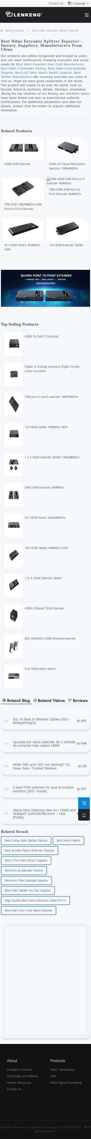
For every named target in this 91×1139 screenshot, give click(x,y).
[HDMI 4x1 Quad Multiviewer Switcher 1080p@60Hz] (68, 148)
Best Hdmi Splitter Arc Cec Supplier (28, 890)
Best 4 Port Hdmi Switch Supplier (26, 860)
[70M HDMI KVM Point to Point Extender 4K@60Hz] (68, 181)
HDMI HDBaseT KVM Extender (44, 608)
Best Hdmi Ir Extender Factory (23, 68)
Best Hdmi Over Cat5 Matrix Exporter (28, 910)
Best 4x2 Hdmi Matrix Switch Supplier (43, 72)
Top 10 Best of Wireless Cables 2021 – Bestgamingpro (42, 721)
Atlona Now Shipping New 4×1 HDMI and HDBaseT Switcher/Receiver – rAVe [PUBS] (44, 813)
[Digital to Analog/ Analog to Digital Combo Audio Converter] (13, 374)
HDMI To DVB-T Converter (42, 336)
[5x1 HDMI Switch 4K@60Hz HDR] (23, 229)
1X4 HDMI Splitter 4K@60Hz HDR (46, 548)
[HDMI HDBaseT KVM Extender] (13, 615)
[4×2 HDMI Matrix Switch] (13, 676)
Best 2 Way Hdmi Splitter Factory (26, 840)
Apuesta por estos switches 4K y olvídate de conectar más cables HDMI (44, 743)
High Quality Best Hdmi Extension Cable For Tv (35, 900)
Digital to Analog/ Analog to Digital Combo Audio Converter (52, 369)
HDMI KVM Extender (17, 164)
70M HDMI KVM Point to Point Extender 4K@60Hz (65, 192)
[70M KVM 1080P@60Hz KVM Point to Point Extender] (23, 188)
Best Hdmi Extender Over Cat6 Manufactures (50, 64)
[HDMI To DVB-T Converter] (13, 343)
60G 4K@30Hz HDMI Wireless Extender (50, 638)
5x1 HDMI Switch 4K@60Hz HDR (22, 247)
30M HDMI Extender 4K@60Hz (44, 487)
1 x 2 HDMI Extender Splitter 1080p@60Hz (52, 457)
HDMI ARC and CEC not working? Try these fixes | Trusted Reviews (41, 766)
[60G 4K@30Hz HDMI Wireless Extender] (13, 645)
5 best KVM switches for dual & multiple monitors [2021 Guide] (43, 789)
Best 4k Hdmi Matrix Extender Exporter (29, 850)
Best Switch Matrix (68, 840)
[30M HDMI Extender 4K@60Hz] (13, 494)
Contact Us (56, 3)
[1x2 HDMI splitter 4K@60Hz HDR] (13, 434)
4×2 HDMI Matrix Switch (40, 668)
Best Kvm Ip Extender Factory (24, 870)
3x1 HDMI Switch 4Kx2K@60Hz (45, 517)
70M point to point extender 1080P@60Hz (51, 397)
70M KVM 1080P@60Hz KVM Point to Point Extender (23, 207)
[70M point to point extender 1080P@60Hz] (13, 404)
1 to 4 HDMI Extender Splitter (43, 578)
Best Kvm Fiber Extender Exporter (26, 880)
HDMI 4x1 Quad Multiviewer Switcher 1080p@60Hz (67, 166)
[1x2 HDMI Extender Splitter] (68, 229)
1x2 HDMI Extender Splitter (66, 245)
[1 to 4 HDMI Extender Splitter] (13, 585)
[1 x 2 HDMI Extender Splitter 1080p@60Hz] (13, 464)
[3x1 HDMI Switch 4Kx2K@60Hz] (13, 525)
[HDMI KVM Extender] (23, 148)
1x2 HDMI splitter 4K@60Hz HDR (46, 427)
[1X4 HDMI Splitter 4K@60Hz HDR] (13, 555)
